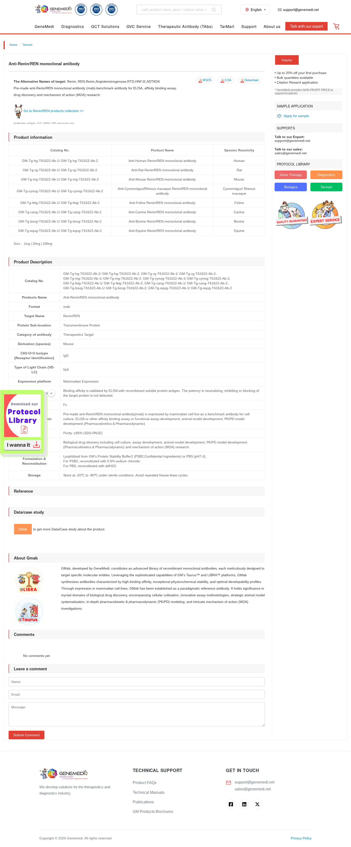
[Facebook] (231, 804)
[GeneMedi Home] (82, 774)
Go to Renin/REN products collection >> (54, 111)
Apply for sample (296, 116)
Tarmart (27, 45)
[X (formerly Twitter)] (257, 804)
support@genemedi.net (254, 782)
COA (228, 80)
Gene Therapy (291, 175)
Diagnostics (326, 175)
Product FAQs (144, 783)
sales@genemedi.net (253, 789)
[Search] (214, 9)
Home (13, 45)
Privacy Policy (301, 838)
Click (23, 529)
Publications (143, 802)
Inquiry (287, 60)
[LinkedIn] (244, 804)
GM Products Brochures (153, 812)
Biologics (291, 187)
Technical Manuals (149, 792)
